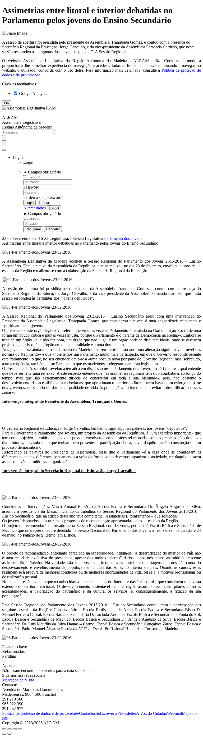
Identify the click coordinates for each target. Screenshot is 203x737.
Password (31, 187)
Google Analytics (33, 93)
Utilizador (31, 177)
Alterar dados (34, 208)
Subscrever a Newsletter (116, 713)
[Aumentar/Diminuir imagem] (20, 729)
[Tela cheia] (15, 729)
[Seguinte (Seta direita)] (9, 734)
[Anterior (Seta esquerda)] (4, 734)
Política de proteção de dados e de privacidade (40, 713)
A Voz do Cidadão (151, 713)
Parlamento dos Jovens (123, 238)
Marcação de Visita (18, 680)
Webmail (174, 713)
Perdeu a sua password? (43, 197)
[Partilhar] (9, 729)
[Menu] (4, 150)
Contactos (87, 713)
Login (28, 162)
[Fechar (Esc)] (4, 729)
